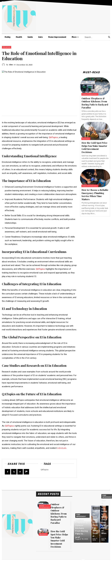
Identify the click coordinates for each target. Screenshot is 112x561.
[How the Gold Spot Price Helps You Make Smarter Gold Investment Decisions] (95, 131)
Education (6, 47)
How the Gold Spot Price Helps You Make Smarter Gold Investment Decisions (94, 147)
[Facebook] (7, 471)
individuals (61, 448)
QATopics (44, 470)
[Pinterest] (20, 471)
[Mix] (26, 471)
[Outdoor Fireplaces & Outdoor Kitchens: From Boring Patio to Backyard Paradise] (95, 86)
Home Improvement (89, 94)
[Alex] (4, 64)
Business (85, 139)
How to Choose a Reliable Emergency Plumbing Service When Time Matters (95, 195)
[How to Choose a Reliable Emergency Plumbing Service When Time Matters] (95, 178)
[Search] (109, 37)
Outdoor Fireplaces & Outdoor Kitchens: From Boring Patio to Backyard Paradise (95, 103)
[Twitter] (14, 471)
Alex (11, 65)
